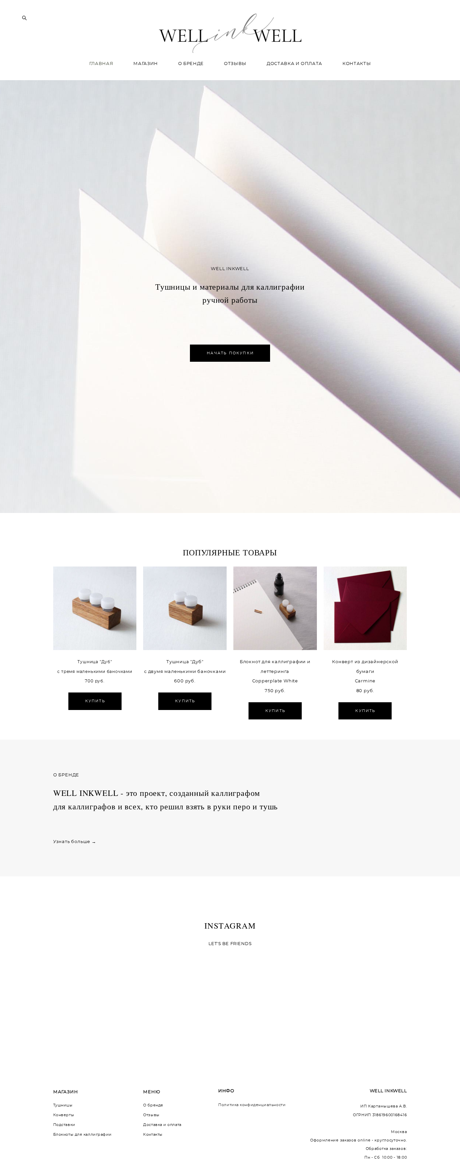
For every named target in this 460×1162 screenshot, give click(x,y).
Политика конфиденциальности (252, 1105)
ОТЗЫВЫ (235, 64)
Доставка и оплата (162, 1125)
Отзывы (151, 1115)
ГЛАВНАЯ (101, 64)
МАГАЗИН (145, 64)
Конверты (63, 1115)
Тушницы (63, 1105)
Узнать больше (71, 842)
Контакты (152, 1134)
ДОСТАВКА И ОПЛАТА (294, 64)
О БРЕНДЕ (191, 64)
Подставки (64, 1125)
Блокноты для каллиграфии (82, 1134)
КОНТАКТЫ (356, 64)
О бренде (153, 1105)
